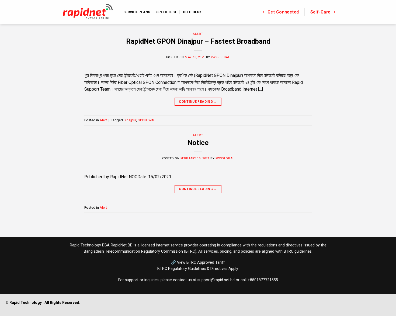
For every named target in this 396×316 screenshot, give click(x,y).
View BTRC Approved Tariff (201, 262)
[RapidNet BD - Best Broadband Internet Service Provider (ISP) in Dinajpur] (88, 12)
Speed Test (166, 12)
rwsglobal (220, 57)
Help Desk (192, 12)
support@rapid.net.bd (216, 280)
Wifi (151, 120)
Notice (198, 143)
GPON (142, 120)
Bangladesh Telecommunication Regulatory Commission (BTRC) (140, 251)
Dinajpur (130, 120)
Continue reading (198, 102)
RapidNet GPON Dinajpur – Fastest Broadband (198, 41)
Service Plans (136, 12)
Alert (198, 34)
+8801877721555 (263, 280)
